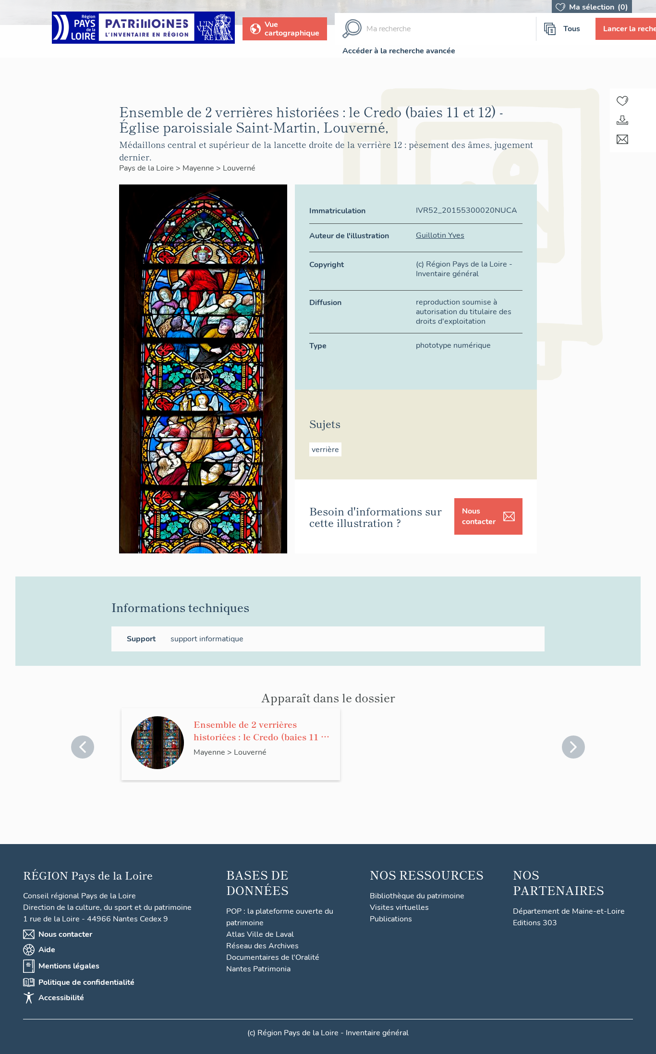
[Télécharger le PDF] (622, 120)
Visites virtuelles (399, 907)
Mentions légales (68, 966)
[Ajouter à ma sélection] (622, 101)
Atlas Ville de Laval (260, 934)
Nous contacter (479, 516)
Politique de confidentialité (86, 982)
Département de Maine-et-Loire (569, 911)
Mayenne (199, 168)
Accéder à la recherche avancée (398, 51)
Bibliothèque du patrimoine (417, 896)
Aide (46, 949)
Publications (391, 919)
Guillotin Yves (440, 235)
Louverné (239, 168)
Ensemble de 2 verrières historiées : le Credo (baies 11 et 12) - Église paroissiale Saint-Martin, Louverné (261, 730)
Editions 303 (535, 923)
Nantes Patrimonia (258, 969)
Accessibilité (61, 998)
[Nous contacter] (622, 139)
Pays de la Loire (147, 168)
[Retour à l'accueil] (143, 29)
